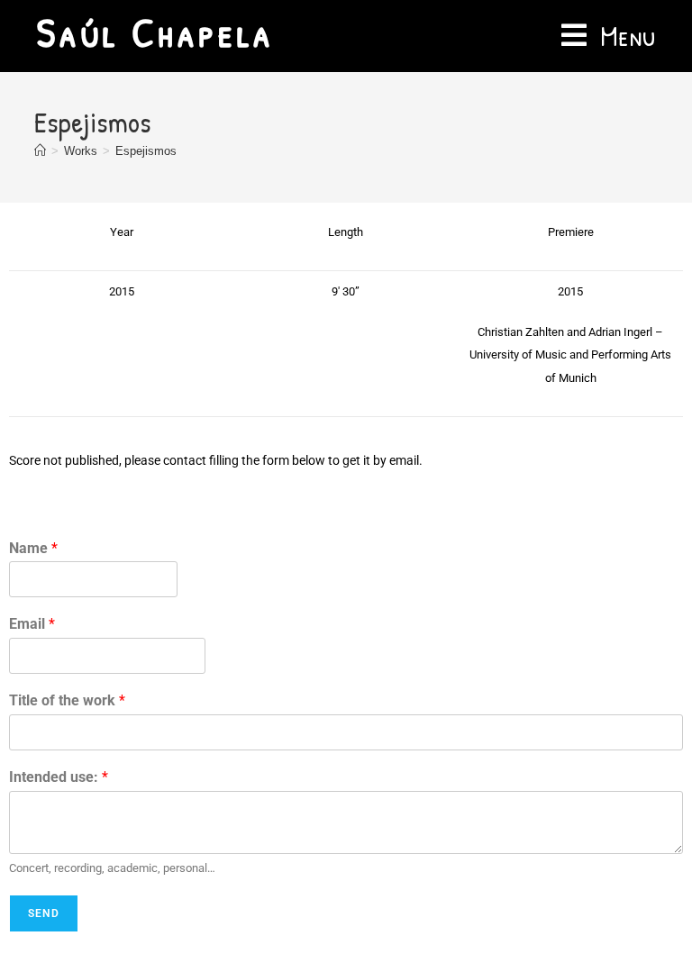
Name (33, 548)
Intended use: (58, 777)
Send (43, 913)
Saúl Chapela (155, 31)
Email (32, 623)
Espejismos (146, 151)
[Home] (40, 151)
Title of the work (67, 700)
